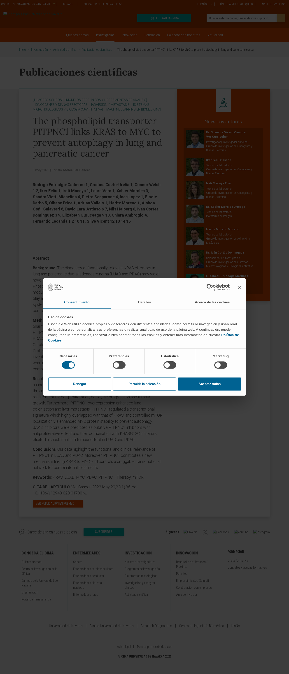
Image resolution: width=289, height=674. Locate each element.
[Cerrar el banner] (239, 287)
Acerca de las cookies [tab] (212, 302)
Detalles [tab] (144, 302)
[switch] (119, 365)
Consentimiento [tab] (76, 302)
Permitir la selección (144, 384)
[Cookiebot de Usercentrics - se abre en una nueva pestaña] (210, 287)
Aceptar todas (209, 384)
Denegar (79, 384)
